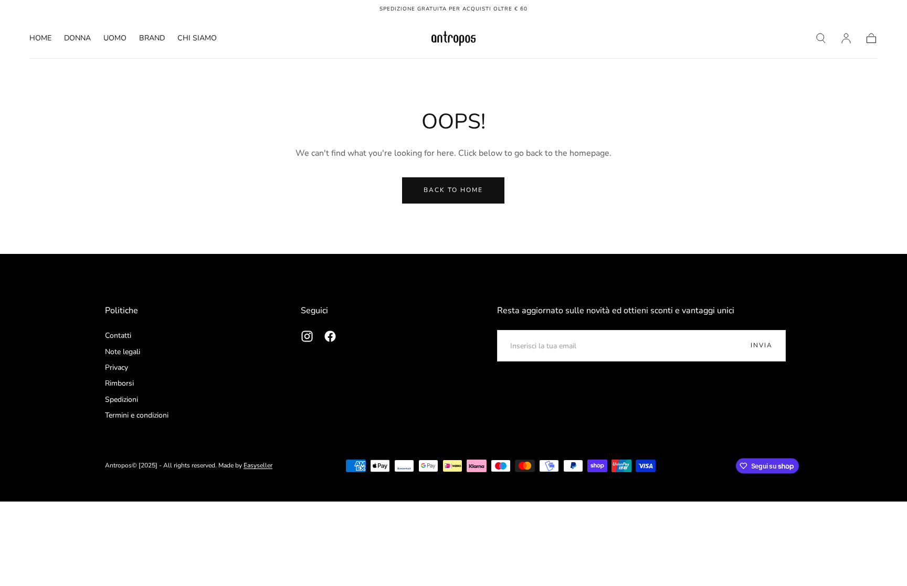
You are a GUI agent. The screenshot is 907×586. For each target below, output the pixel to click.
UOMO (114, 38)
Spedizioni (121, 399)
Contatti (118, 335)
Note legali (122, 352)
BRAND (152, 38)
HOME (40, 38)
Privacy (116, 367)
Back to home (453, 190)
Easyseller (258, 465)
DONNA (77, 38)
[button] (821, 38)
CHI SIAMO (197, 38)
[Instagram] (307, 336)
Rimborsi (119, 383)
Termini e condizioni (136, 415)
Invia (762, 345)
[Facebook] (330, 336)
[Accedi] (846, 38)
